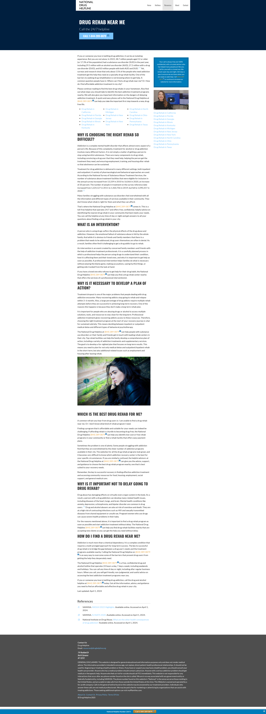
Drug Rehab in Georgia (92, 118)
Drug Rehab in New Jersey (165, 131)
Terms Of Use (113, 695)
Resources (167, 5)
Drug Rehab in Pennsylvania (166, 144)
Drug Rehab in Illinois (91, 121)
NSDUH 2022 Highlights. (103, 607)
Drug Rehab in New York (165, 134)
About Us (81, 695)
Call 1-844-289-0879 (95, 36)
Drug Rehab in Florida (91, 115)
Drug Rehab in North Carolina (167, 137)
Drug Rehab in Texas (139, 124)
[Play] (171, 99)
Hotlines (158, 5)
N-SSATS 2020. (99, 615)
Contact (185, 5)
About (177, 5)
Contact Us (90, 695)
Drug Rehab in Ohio (138, 115)
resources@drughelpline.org (94, 648)
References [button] (85, 601)
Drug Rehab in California (165, 113)
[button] (140, 68)
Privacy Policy (101, 695)
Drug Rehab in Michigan (164, 128)
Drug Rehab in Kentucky (164, 125)
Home (149, 5)
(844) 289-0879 (84, 101)
